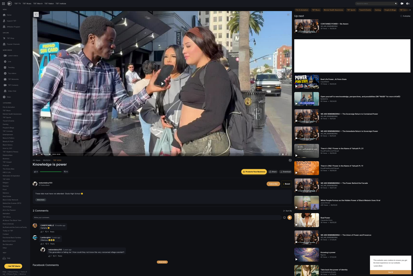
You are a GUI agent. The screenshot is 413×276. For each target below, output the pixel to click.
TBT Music (27, 3)
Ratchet (5, 186)
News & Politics (8, 138)
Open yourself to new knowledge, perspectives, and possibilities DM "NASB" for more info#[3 (360, 96)
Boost (286, 184)
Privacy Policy (12, 274)
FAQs (4, 272)
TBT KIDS (6, 179)
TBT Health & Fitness (10, 152)
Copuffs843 (325, 82)
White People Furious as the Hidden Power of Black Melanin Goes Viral (350, 200)
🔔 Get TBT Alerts (13, 266)
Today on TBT (8, 231)
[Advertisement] (352, 56)
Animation (6, 213)
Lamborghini (46, 237)
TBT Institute (61, 3)
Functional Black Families (12, 238)
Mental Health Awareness (12, 114)
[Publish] (289, 217)
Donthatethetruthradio (328, 272)
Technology (7, 207)
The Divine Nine (8, 169)
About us (23, 274)
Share (274, 172)
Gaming (5, 124)
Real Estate (7, 196)
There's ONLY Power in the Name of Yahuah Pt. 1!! (342, 166)
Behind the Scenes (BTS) (12, 203)
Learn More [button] (378, 266)
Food (4, 189)
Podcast (6, 165)
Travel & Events (8, 121)
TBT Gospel (7, 162)
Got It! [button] (390, 272)
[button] (408, 3)
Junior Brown (325, 203)
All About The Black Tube (12, 220)
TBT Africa (7, 217)
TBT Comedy (8, 131)
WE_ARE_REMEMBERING (329, 26)
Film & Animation (9, 107)
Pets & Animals (8, 224)
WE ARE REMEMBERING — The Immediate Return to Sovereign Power (349, 131)
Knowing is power (328, 252)
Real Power (325, 218)
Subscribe (273, 184)
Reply (52, 232)
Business (6, 159)
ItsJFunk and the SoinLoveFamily (15, 227)
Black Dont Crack (9, 241)
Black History (7, 145)
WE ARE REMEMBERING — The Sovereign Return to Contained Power (349, 114)
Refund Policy (13, 272)
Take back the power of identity (334, 270)
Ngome (323, 255)
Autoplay (406, 16)
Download (287, 172)
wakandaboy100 (45, 183)
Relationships (7, 155)
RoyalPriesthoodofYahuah (330, 151)
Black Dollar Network (10, 200)
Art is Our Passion (9, 210)
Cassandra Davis (326, 220)
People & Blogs (8, 128)
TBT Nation (49, 3)
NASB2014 (324, 99)
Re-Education (8, 244)
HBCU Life (7, 172)
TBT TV (17, 3)
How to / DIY (7, 148)
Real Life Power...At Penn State (334, 79)
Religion (5, 183)
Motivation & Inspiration (11, 176)
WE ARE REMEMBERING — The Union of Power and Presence (346, 235)
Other (5, 248)
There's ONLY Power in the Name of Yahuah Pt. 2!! (342, 148)
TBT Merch (38, 3)
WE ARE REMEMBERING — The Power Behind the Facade (344, 183)
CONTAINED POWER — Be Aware (334, 24)
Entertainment (8, 135)
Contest (6, 234)
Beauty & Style (8, 141)
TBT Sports (7, 117)
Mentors (6, 193)
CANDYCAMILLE (47, 225)
